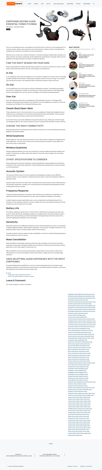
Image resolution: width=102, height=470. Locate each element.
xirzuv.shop (85, 418)
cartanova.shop (72, 313)
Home (29, 3)
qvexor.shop (71, 355)
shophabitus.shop (73, 374)
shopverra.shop (81, 384)
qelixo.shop (78, 345)
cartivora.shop (72, 319)
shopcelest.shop (73, 368)
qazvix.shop (88, 342)
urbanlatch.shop (73, 393)
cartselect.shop (91, 323)
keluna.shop (87, 332)
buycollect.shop (72, 300)
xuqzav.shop (79, 422)
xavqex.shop (81, 408)
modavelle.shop (72, 338)
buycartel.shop (72, 298)
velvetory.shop (72, 395)
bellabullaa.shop (82, 294)
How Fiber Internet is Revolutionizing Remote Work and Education (87, 86)
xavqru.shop (71, 410)
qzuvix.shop (79, 361)
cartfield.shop (83, 317)
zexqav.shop (71, 426)
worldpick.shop (72, 408)
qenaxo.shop (72, 347)
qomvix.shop (79, 353)
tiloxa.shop (79, 389)
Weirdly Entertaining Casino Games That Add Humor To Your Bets (86, 66)
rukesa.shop (85, 365)
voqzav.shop (79, 401)
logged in (16, 284)
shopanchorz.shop (73, 366)
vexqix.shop (78, 397)
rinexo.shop (78, 365)
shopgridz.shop (82, 372)
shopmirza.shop (83, 376)
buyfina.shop (71, 303)
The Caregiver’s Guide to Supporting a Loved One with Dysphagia (87, 76)
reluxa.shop (86, 361)
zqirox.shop (71, 429)
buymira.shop (83, 305)
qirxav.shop (78, 349)
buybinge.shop (81, 296)
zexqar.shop (86, 424)
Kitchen (36, 3)
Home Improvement (59, 3)
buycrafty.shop (72, 302)
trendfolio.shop (87, 389)
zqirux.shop (78, 429)
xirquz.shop (78, 416)
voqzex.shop (71, 403)
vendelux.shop (81, 395)
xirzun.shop (78, 418)
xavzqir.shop (71, 412)
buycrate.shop (81, 302)
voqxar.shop (71, 401)
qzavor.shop (85, 357)
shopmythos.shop (73, 378)
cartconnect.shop (73, 317)
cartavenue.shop (83, 313)
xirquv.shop (85, 414)
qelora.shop (85, 345)
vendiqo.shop (90, 395)
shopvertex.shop (73, 386)
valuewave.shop (83, 393)
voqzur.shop (71, 405)
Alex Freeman (9, 27)
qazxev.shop (79, 344)
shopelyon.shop (72, 370)
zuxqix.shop (78, 435)
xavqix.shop (88, 408)
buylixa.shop (87, 303)
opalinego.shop (82, 340)
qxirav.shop (71, 357)
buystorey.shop (72, 309)
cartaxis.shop (72, 315)
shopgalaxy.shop (73, 372)
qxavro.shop (86, 355)
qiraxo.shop (71, 349)
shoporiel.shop (72, 382)
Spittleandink (86, 3)
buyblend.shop (90, 296)
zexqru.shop (71, 427)
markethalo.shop (81, 334)
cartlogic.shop (72, 321)
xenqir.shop (86, 412)
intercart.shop (88, 330)
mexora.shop (72, 336)
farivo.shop (78, 328)
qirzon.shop (78, 351)
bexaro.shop (90, 294)
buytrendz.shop (90, 309)
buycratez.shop (90, 302)
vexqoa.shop (86, 397)
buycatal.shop (81, 298)
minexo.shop (79, 336)
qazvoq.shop (71, 344)
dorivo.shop (71, 328)
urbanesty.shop (82, 391)
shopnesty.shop (83, 378)
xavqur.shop (79, 410)
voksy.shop (86, 399)
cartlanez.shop (81, 319)
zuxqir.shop (71, 435)
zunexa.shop (71, 433)
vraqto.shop (79, 406)
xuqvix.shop (71, 422)
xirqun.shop (78, 414)
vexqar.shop (71, 397)
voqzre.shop (79, 403)
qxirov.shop (78, 357)
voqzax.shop (87, 401)
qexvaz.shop (79, 347)
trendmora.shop (73, 391)
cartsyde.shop (82, 324)
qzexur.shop (71, 359)
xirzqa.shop (71, 418)
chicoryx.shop (90, 326)
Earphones (41, 90)
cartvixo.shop (82, 326)
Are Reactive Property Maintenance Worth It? (19, 274)
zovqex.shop (79, 427)
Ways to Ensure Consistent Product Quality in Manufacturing (86, 56)
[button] (94, 3)
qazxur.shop (71, 345)
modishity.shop (82, 338)
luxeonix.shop (72, 334)
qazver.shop (81, 342)
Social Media (70, 3)
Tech (42, 3)
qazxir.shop (86, 344)
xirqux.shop (71, 416)
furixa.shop (71, 330)
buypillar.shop (91, 305)
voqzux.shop (79, 405)
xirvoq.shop (85, 416)
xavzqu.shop (79, 412)
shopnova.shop (83, 380)
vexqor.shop (71, 399)
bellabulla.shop (72, 294)
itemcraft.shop (72, 332)
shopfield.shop (82, 370)
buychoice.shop (90, 298)
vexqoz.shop (79, 399)
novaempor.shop (73, 340)
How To (49, 3)
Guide (8, 29)
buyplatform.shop (73, 307)
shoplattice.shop (73, 376)
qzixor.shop (86, 359)
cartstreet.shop (72, 324)
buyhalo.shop (80, 303)
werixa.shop (86, 406)
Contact (78, 3)
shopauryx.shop (84, 366)
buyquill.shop (83, 307)
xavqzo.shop (86, 410)
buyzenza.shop (82, 311)
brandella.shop (72, 296)
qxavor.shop (79, 355)
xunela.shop (71, 420)
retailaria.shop (72, 363)
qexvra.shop (87, 347)
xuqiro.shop (78, 420)
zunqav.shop (79, 433)
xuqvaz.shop (86, 420)
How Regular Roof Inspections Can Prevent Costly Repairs (87, 96)
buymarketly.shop (73, 305)
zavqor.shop (71, 424)
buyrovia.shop (91, 307)
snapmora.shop (90, 387)
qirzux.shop (71, 353)
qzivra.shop (78, 359)
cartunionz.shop (73, 326)
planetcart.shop (73, 342)
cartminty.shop (81, 321)
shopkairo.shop (83, 374)
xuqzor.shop (86, 422)
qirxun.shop (85, 349)
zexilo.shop (78, 424)
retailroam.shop (81, 363)
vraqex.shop (86, 405)
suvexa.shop (71, 389)
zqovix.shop (78, 431)
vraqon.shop (71, 406)
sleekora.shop (81, 387)
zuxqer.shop (87, 433)
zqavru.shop (87, 427)
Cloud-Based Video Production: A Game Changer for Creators (87, 106)
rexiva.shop (71, 365)
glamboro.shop (79, 330)
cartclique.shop (80, 315)
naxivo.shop (90, 338)
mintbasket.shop (89, 336)
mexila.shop (90, 334)
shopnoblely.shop (73, 380)
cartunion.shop (91, 324)
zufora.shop (86, 431)
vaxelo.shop (91, 393)
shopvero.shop (72, 384)
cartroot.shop (82, 323)
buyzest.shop (91, 311)
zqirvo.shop (85, 429)
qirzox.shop (85, 351)
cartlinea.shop (90, 319)
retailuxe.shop (91, 363)
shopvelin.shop (91, 382)
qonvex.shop (86, 353)
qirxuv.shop (71, 351)
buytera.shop (81, 309)
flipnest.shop (86, 328)
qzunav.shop (71, 361)
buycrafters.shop (83, 300)
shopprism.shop (81, 382)
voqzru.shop (87, 403)
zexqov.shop (86, 426)
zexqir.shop (79, 426)
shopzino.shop (72, 387)
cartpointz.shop (91, 321)
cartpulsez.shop (73, 323)
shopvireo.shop (82, 386)
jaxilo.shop (80, 332)
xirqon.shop (71, 414)
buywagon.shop (72, 311)
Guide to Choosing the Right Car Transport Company (21, 276)
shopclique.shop (83, 368)
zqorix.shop (71, 431)
